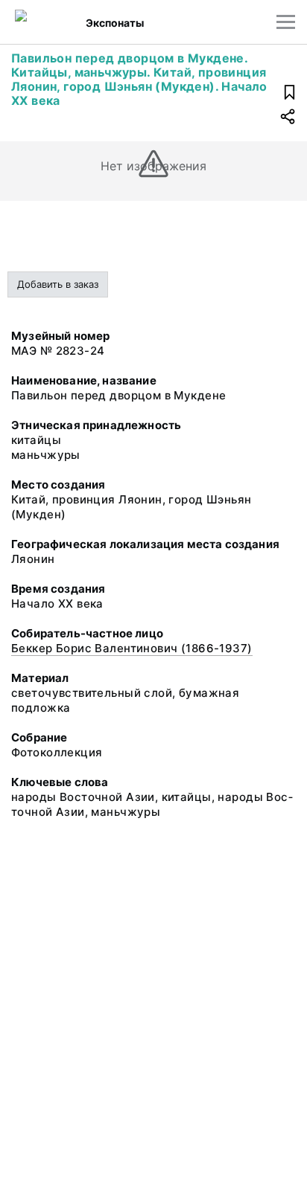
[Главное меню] (286, 21)
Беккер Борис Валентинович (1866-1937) (132, 648)
